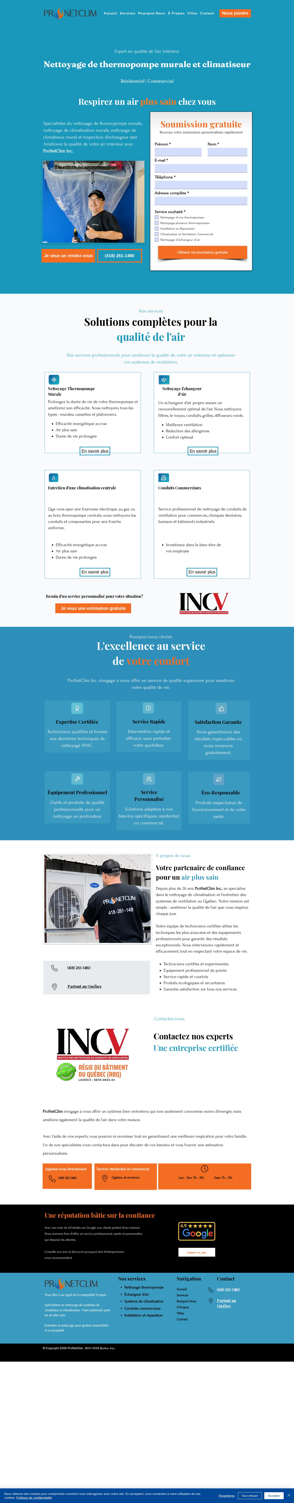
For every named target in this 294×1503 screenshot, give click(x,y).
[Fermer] (288, 1496)
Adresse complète (170, 193)
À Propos (183, 1307)
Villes (180, 1313)
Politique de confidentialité (34, 1497)
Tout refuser (250, 1495)
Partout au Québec (85, 986)
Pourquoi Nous (186, 1301)
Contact (182, 1319)
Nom (212, 144)
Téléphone (164, 177)
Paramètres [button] (227, 1495)
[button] (119, 256)
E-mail (160, 160)
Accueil (182, 1289)
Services (182, 1295)
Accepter (274, 1495)
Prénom (161, 144)
